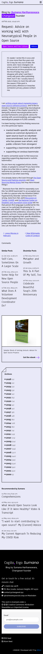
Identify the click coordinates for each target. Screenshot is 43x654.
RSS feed (7, 638)
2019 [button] (10, 405)
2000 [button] (10, 474)
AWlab (39, 650)
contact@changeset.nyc (14, 592)
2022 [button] (10, 394)
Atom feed (7, 641)
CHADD (11, 200)
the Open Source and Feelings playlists (21, 179)
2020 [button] (10, 401)
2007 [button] (11, 448)
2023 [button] (10, 390)
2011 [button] (10, 434)
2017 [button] (10, 412)
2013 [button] (10, 427)
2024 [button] (10, 386)
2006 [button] (11, 452)
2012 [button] (10, 430)
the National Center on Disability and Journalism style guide (19, 201)
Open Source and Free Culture (15, 46)
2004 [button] (10, 460)
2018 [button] (10, 408)
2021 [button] (10, 397)
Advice (34, 46)
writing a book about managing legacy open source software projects (20, 104)
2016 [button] (10, 416)
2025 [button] (10, 383)
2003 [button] (11, 463)
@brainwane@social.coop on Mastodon (20, 596)
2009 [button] (10, 441)
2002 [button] (10, 467)
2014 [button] (10, 423)
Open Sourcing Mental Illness (18, 181)
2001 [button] (10, 470)
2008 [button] (10, 445)
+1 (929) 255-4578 (11, 586)
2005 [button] (11, 456)
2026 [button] (10, 379)
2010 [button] (10, 437)
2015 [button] (10, 419)
